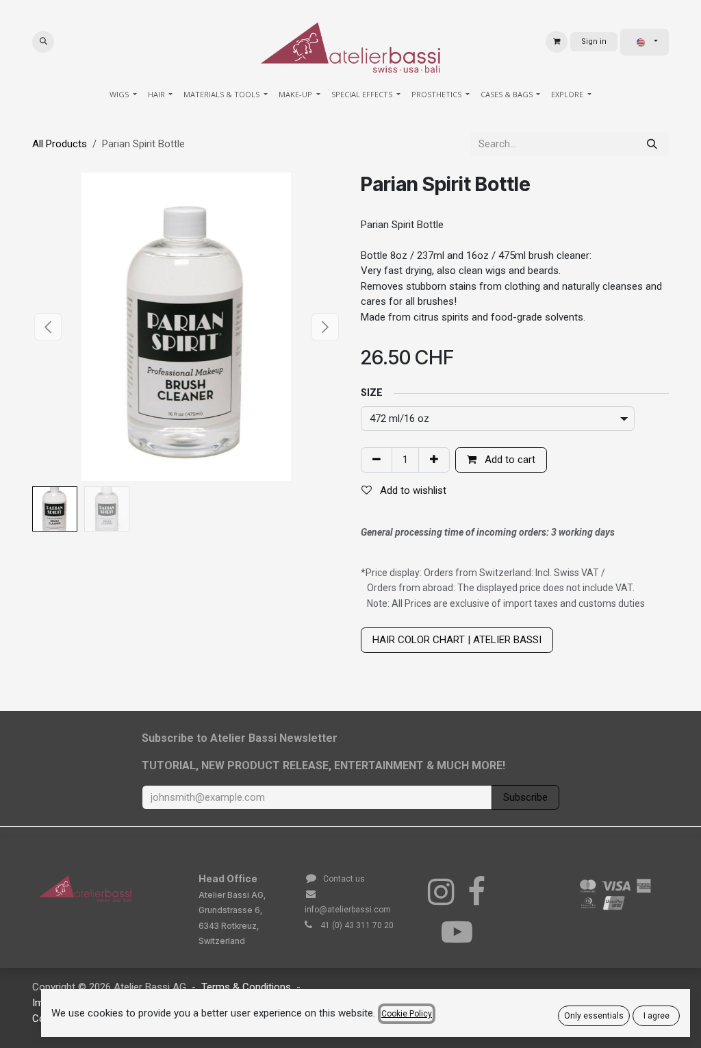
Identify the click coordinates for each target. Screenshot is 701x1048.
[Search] (652, 144)
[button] (43, 42)
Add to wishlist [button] (411, 490)
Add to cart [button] (508, 459)
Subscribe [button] (525, 797)
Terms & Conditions (246, 987)
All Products (59, 144)
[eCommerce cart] (557, 42)
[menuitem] (123, 95)
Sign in (594, 41)
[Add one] (434, 460)
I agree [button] (656, 1016)
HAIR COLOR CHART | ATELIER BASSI (456, 640)
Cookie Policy (406, 1014)
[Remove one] (376, 460)
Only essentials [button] (594, 1016)
